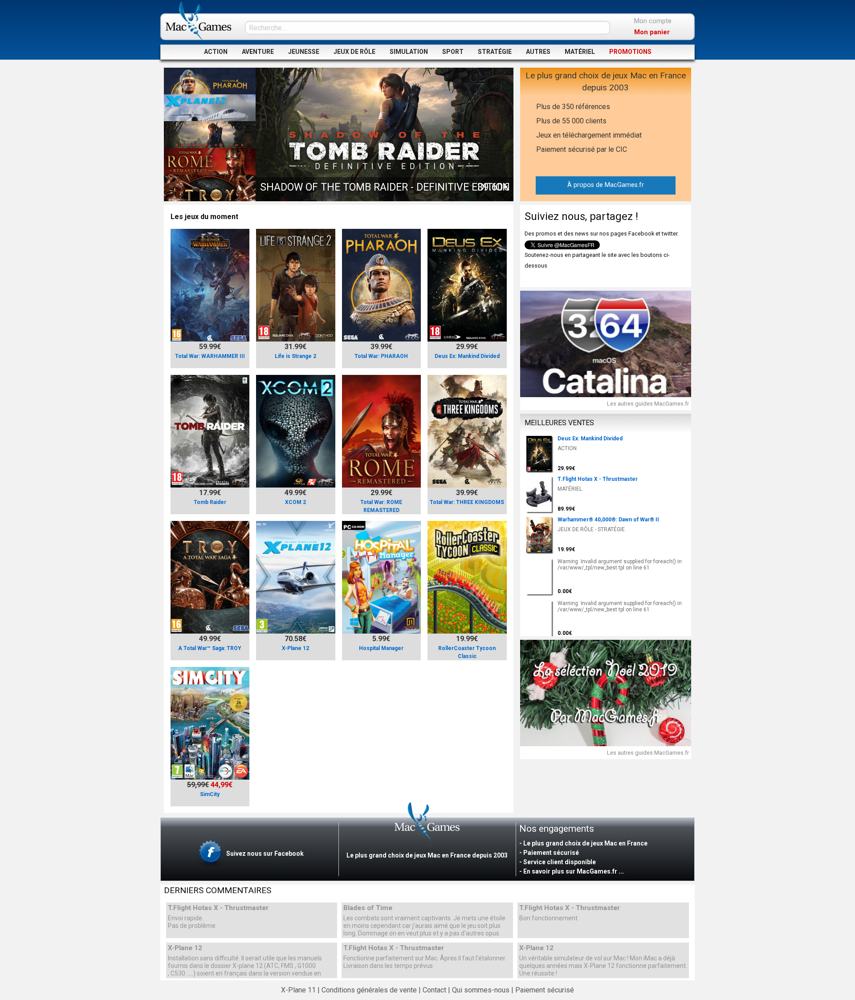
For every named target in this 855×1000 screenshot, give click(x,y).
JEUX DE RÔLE (354, 52)
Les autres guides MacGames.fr (648, 403)
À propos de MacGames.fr (605, 185)
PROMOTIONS (630, 52)
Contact (434, 990)
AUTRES (538, 52)
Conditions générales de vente (369, 990)
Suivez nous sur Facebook (264, 853)
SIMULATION (409, 52)
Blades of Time (367, 908)
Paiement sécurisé (544, 990)
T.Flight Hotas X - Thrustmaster (218, 908)
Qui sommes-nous (480, 990)
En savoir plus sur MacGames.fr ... (573, 871)
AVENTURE (258, 52)
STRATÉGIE (495, 52)
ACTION (216, 52)
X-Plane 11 (298, 990)
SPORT (453, 52)
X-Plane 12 (185, 948)
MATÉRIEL (580, 52)
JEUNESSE (303, 52)
